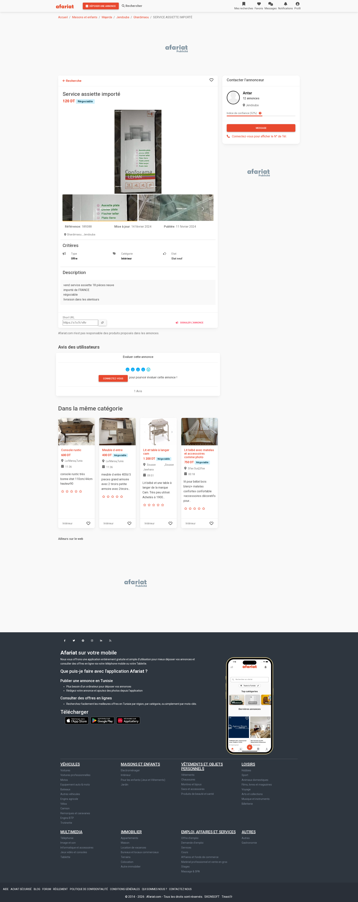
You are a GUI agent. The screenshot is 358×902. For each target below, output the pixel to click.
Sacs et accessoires (193, 789)
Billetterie (247, 803)
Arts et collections (252, 794)
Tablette (65, 857)
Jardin (124, 784)
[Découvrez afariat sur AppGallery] (128, 720)
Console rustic (71, 450)
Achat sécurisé (21, 889)
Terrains (126, 857)
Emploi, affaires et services (208, 832)
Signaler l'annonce (191, 322)
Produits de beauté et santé (197, 793)
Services (186, 847)
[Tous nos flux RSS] (110, 640)
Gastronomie (249, 842)
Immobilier (131, 832)
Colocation (127, 861)
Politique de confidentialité (89, 889)
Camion (65, 808)
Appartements (129, 838)
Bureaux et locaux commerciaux (140, 852)
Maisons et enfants (84, 17)
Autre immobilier (131, 866)
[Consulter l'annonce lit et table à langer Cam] (158, 431)
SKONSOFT (212, 896)
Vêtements (187, 774)
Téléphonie (66, 838)
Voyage (246, 789)
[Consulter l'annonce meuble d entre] (117, 431)
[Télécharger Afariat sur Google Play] (103, 720)
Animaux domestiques (255, 779)
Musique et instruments (256, 798)
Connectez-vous (113, 378)
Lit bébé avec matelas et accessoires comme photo (199, 453)
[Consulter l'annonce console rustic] (76, 431)
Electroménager (130, 770)
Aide (6, 889)
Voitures (65, 770)
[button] (297, 5)
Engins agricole (69, 798)
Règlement (60, 889)
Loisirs (248, 764)
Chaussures (188, 779)
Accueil (63, 17)
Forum (47, 889)
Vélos (63, 803)
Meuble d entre (112, 450)
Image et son (68, 842)
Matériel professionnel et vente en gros (204, 861)
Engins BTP (67, 817)
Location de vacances (133, 847)
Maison (125, 842)
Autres (249, 832)
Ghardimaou (141, 17)
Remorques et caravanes (75, 813)
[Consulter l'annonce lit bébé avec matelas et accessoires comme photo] (199, 431)
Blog (37, 889)
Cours (184, 852)
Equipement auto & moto (75, 784)
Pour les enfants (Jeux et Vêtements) (143, 779)
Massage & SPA (190, 871)
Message (261, 128)
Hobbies (246, 770)
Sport (245, 775)
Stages (185, 866)
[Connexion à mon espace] (211, 80)
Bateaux (65, 789)
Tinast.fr (227, 896)
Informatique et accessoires (76, 847)
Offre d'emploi (189, 838)
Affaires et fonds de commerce (200, 857)
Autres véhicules (70, 794)
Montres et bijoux (191, 784)
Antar (247, 93)
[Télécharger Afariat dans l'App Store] (77, 720)
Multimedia (71, 832)
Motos (64, 779)
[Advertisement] (170, 49)
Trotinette (66, 822)
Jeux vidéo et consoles (73, 852)
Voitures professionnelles (75, 775)
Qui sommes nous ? (155, 889)
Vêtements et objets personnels (202, 766)
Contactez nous (180, 889)
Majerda (107, 17)
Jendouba (122, 17)
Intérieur (126, 775)
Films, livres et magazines (257, 784)
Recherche (73, 81)
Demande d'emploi (192, 842)
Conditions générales (125, 889)
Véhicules (70, 764)
